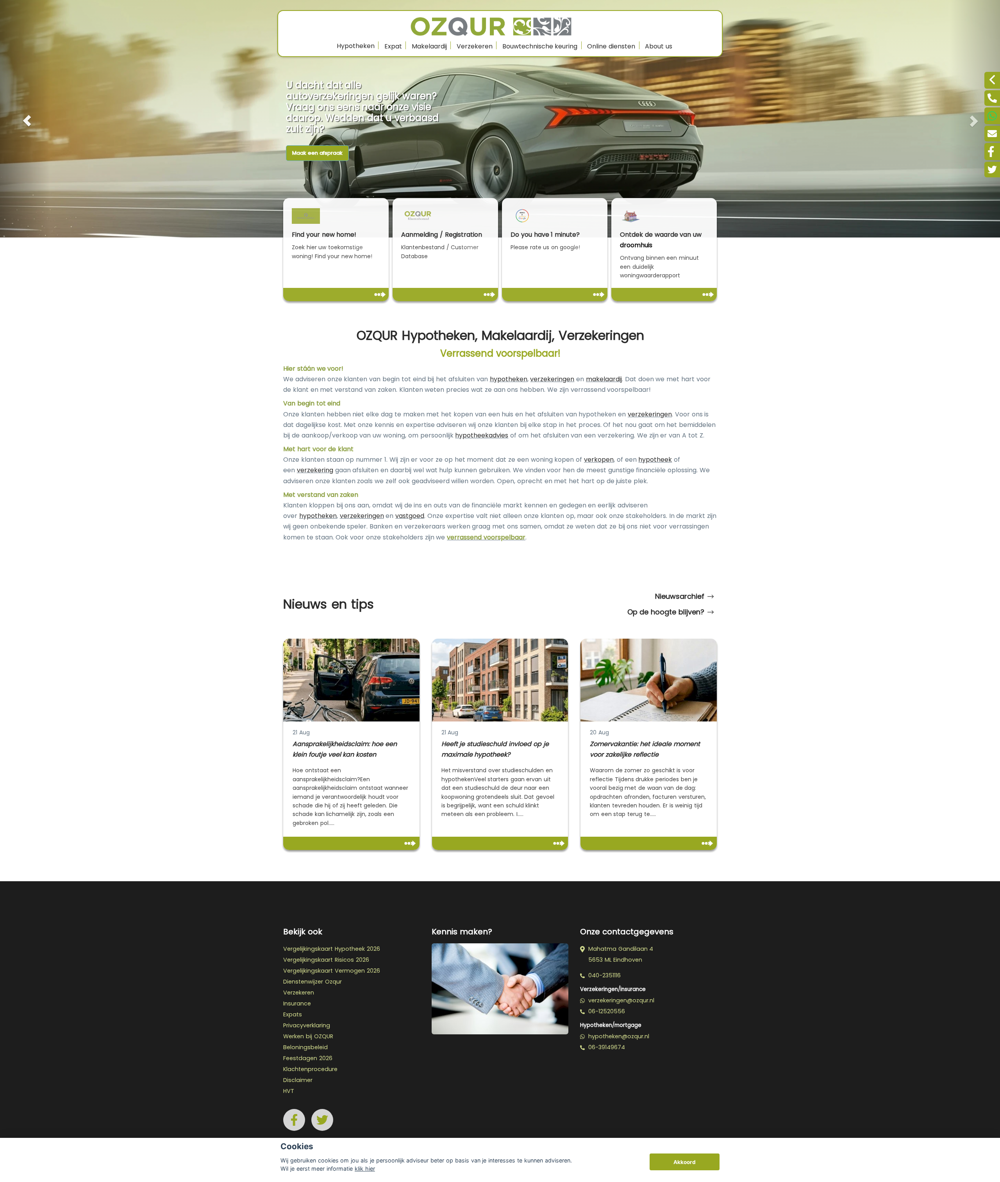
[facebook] (992, 151)
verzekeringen (552, 379)
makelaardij (604, 379)
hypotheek (655, 459)
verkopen (599, 459)
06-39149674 (605, 1047)
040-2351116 (603, 975)
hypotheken (508, 379)
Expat (393, 46)
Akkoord (684, 1162)
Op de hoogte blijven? (665, 612)
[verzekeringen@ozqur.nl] (992, 133)
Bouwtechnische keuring (540, 46)
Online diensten (611, 46)
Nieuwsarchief (679, 596)
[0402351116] (992, 98)
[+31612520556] (992, 115)
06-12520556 (605, 1011)
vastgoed (409, 515)
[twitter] (992, 169)
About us (658, 46)
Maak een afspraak (317, 153)
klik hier (365, 1168)
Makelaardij (429, 46)
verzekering (315, 470)
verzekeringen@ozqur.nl (620, 1000)
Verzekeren (475, 46)
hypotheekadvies (481, 435)
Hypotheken (356, 45)
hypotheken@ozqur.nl (617, 1036)
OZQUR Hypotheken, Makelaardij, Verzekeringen (501, 335)
